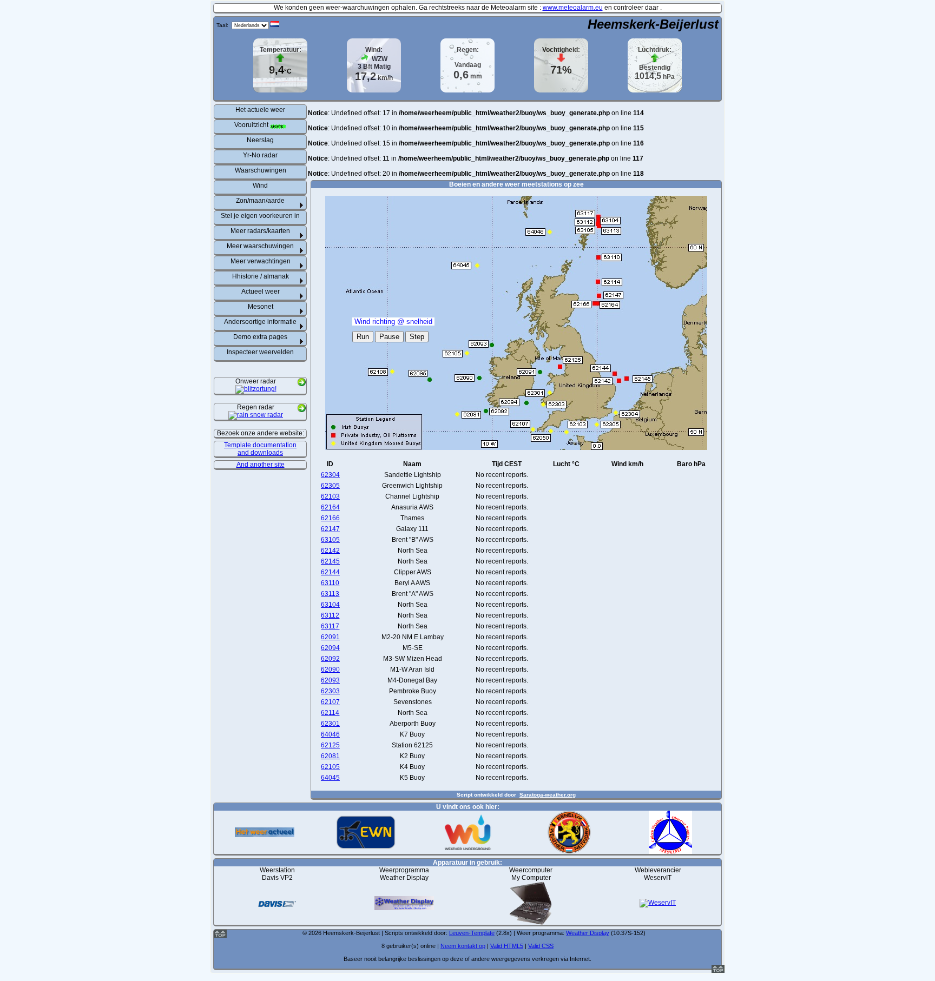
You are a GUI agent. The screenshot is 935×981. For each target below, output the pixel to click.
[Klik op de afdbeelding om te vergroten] (255, 390)
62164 (330, 507)
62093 (330, 680)
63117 (330, 626)
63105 (330, 539)
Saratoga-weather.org (547, 795)
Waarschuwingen (260, 170)
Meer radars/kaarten (260, 231)
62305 (330, 485)
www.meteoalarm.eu (573, 7)
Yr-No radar (260, 155)
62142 (330, 550)
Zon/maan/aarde (260, 200)
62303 (330, 691)
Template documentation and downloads (260, 448)
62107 (330, 702)
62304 (330, 475)
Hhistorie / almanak (260, 276)
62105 (330, 767)
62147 (330, 529)
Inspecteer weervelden (260, 352)
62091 (330, 637)
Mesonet (260, 306)
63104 (330, 604)
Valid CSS (541, 946)
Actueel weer (260, 291)
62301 (330, 723)
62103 (330, 496)
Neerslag (260, 140)
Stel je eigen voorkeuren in (260, 216)
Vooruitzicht (252, 125)
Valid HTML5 (506, 946)
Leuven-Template (472, 933)
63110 (330, 583)
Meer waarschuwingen (260, 246)
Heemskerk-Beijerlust (653, 24)
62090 (330, 669)
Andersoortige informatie (260, 322)
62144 (330, 572)
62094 (330, 648)
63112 (330, 615)
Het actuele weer (260, 110)
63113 (330, 594)
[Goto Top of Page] (718, 971)
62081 (330, 756)
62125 (330, 745)
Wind (260, 185)
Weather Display (587, 933)
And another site (260, 464)
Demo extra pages (260, 337)
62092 (330, 658)
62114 (330, 713)
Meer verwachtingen (261, 261)
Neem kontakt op (462, 946)
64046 (330, 734)
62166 (330, 518)
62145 (330, 561)
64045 (330, 777)
